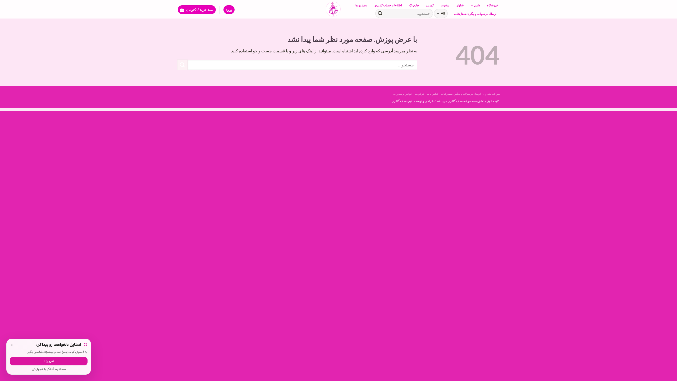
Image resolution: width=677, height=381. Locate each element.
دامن (477, 5)
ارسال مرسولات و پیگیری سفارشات (475, 13)
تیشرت (445, 5)
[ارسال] (380, 13)
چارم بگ (414, 5)
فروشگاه (492, 5)
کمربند (430, 5)
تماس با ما (432, 93)
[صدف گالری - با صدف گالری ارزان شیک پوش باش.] (338, 9)
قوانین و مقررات (402, 93)
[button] (229, 9)
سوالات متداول (491, 93)
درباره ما (419, 93)
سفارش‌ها (361, 5)
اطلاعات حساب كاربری (388, 5)
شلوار (460, 5)
